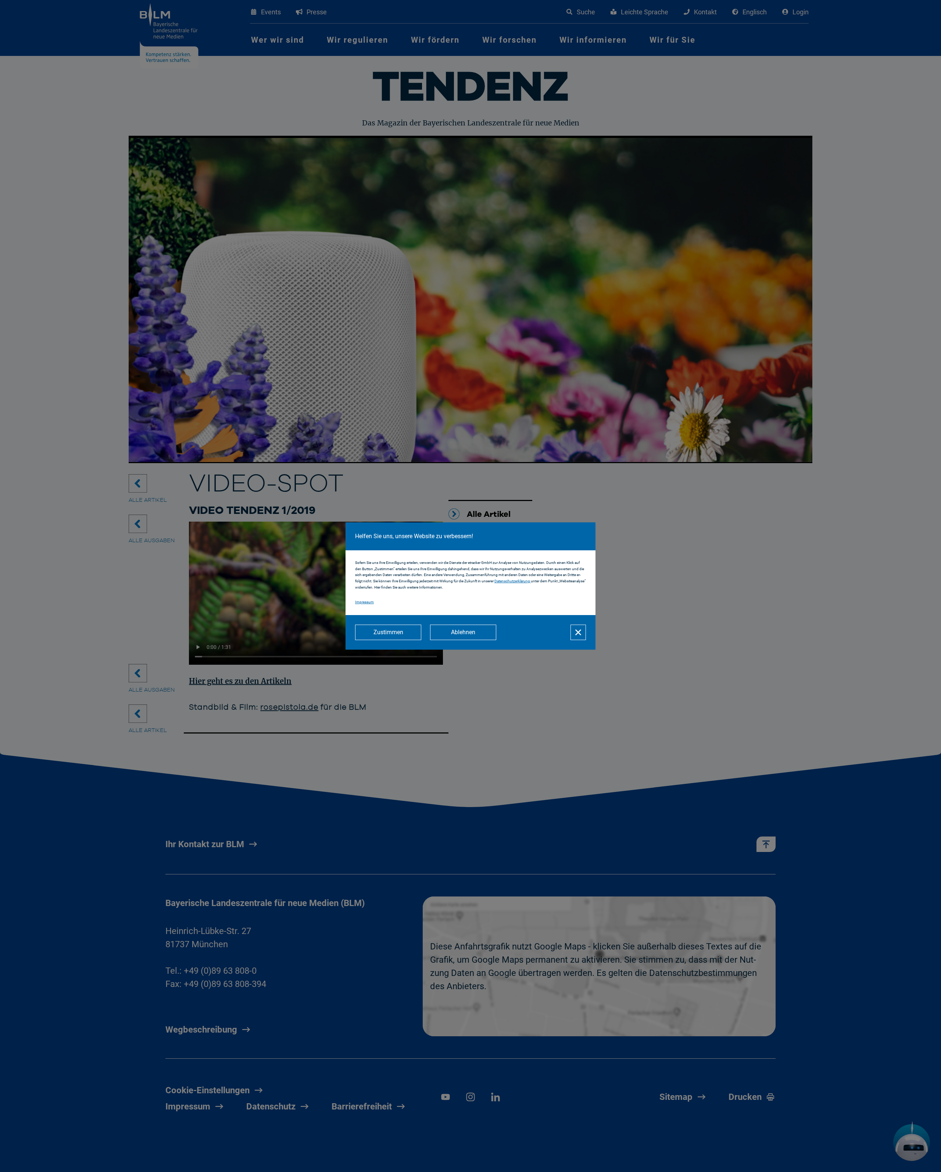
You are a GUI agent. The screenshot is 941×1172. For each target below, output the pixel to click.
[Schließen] (578, 632)
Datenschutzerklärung (512, 581)
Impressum (364, 602)
